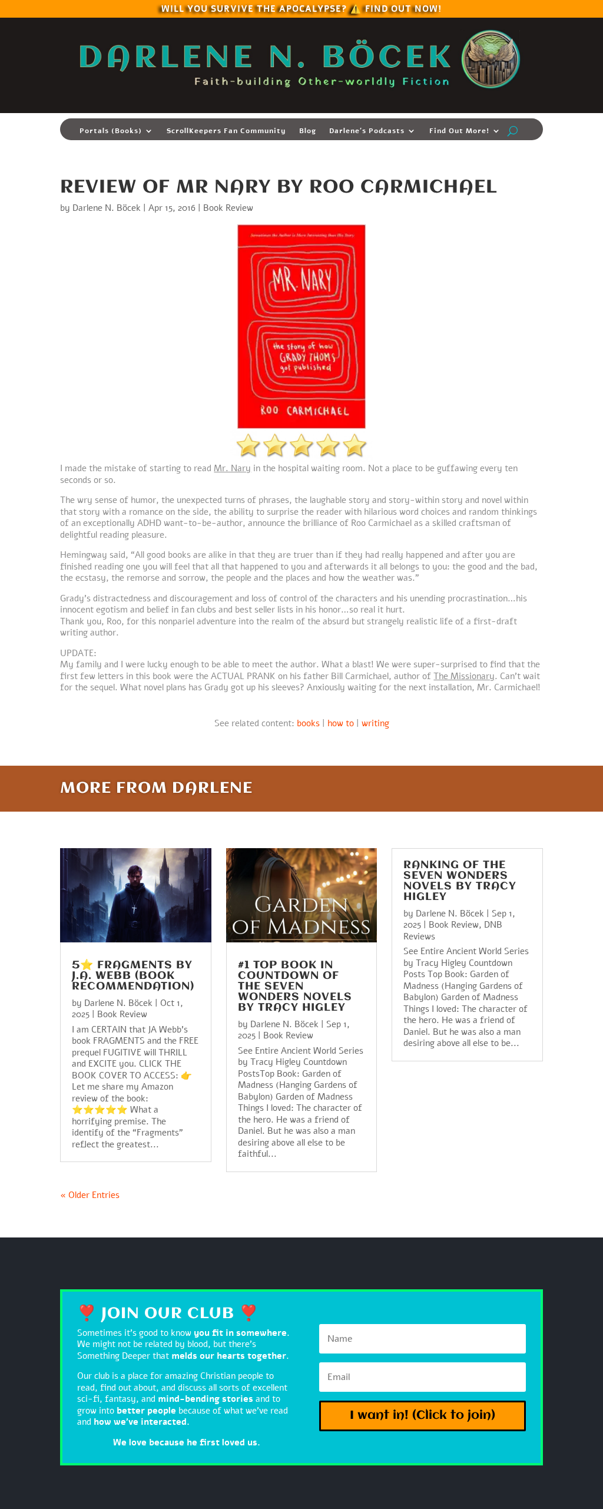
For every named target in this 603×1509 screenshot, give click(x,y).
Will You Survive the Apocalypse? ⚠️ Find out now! (301, 8)
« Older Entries (90, 1195)
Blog (307, 131)
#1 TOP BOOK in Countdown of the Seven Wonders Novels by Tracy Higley (295, 986)
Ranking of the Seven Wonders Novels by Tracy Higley (459, 881)
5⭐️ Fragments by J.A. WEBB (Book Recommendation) (133, 975)
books (308, 723)
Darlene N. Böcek (106, 208)
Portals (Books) (110, 131)
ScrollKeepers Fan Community (226, 131)
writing (375, 723)
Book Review (228, 208)
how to (340, 723)
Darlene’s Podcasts (367, 131)
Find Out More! (459, 131)
